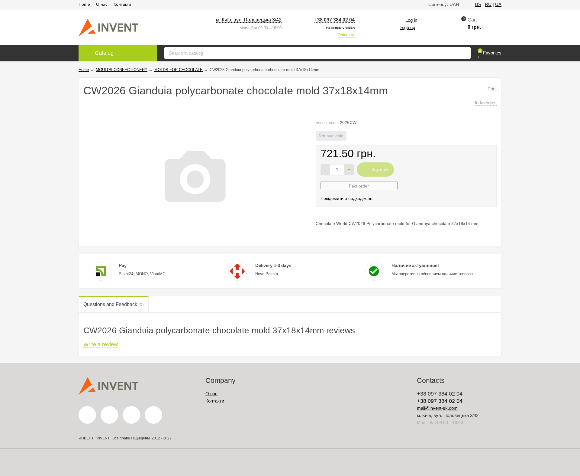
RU (488, 4)
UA (498, 4)
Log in (411, 20)
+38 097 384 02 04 (334, 19)
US (478, 4)
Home (84, 4)
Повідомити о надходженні (347, 198)
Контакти (122, 4)
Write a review (100, 344)
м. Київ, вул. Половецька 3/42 (249, 19)
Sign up (407, 27)
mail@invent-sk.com (437, 408)
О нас (102, 4)
